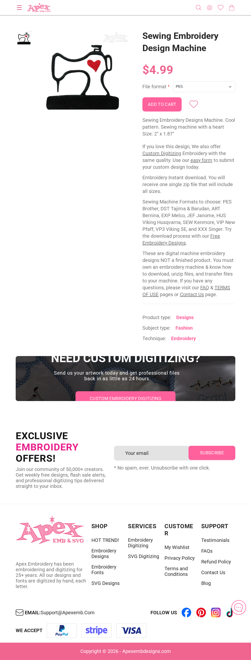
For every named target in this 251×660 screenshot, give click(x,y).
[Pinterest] (201, 612)
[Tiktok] (230, 612)
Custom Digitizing (161, 153)
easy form (201, 160)
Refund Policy (216, 562)
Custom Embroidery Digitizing (125, 398)
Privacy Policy (179, 558)
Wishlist (220, 7)
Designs (185, 317)
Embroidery (183, 338)
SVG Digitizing (143, 556)
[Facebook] (186, 612)
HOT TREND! (105, 540)
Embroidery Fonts (103, 569)
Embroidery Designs (103, 553)
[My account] (209, 7)
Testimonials (215, 540)
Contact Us (192, 294)
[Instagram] (216, 612)
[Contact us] (238, 607)
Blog (206, 583)
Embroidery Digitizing (140, 542)
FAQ (204, 288)
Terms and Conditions (176, 571)
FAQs (207, 551)
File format (154, 86)
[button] (84, 76)
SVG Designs (105, 583)
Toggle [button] (19, 7)
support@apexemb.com (68, 612)
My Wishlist (176, 547)
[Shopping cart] (231, 7)
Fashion (184, 328)
